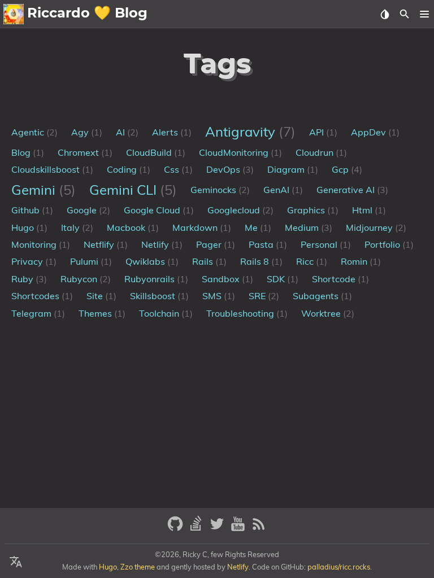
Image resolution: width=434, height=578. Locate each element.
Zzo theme (137, 566)
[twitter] (218, 529)
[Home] (13, 14)
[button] (424, 14)
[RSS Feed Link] (259, 529)
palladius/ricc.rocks (338, 566)
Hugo (108, 566)
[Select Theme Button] (384, 14)
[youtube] (239, 529)
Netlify (238, 566)
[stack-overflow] (197, 529)
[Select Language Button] (16, 562)
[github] (176, 529)
